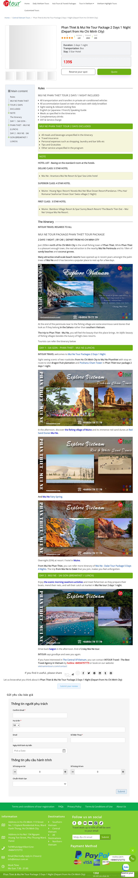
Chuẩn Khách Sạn (20, 778)
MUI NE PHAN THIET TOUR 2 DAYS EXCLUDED (19, 104)
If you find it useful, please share (43, 672)
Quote (114, 71)
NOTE (12, 113)
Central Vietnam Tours (21, 17)
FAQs (60, 806)
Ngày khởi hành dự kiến (22, 745)
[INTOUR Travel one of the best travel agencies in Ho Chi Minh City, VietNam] (12, 3)
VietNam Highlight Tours (107, 3)
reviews (79, 35)
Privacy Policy (74, 806)
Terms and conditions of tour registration (33, 806)
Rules (12, 96)
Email (15, 735)
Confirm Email (19, 710)
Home (27, 3)
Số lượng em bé (19, 766)
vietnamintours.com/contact (52, 666)
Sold (95, 35)
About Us (121, 806)
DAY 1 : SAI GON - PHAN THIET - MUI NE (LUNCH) (20, 125)
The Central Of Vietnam (75, 659)
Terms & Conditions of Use (99, 806)
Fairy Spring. (56, 496)
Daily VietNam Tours (41, 3)
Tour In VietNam (86, 3)
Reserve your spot (78, 71)
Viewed (88, 35)
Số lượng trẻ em (77, 766)
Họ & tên (17, 720)
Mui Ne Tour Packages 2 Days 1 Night (87, 354)
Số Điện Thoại (77, 735)
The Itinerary (16, 117)
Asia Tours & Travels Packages (64, 3)
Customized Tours (32, 10)
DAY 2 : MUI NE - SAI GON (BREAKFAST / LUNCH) (19, 137)
